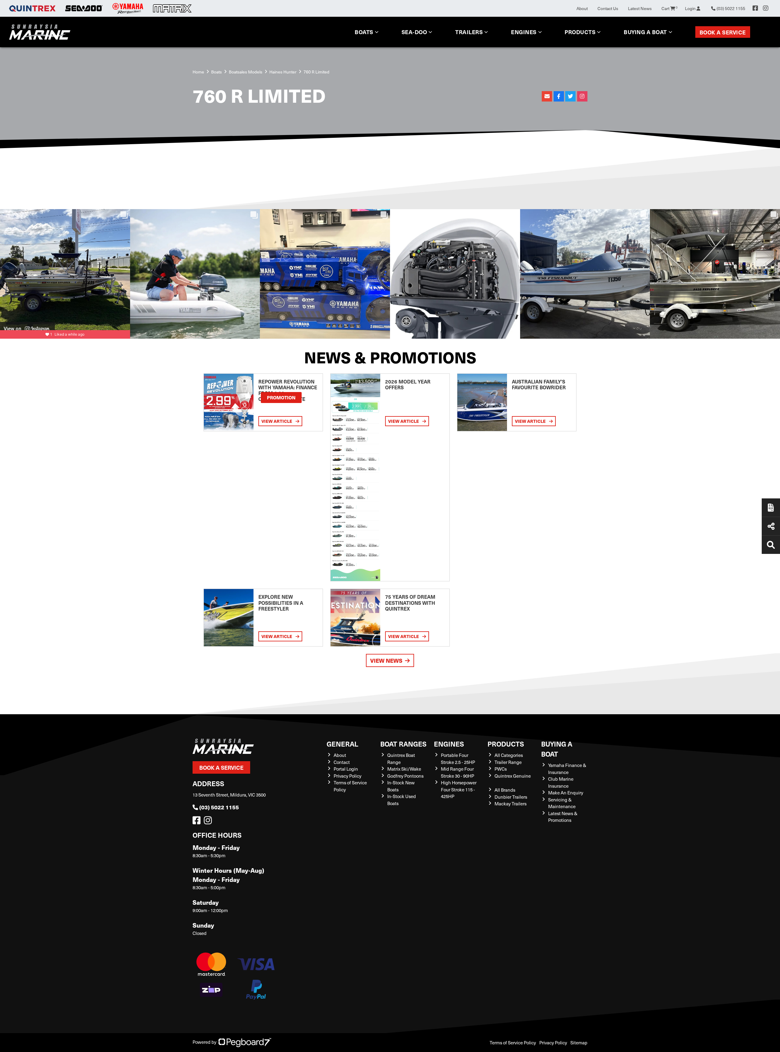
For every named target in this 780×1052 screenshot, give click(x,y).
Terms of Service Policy (513, 1042)
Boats (364, 32)
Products (580, 32)
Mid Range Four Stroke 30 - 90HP (457, 772)
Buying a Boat (556, 748)
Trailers (469, 32)
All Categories (509, 755)
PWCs (501, 768)
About (582, 8)
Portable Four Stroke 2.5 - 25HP (458, 758)
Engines (449, 743)
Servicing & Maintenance (562, 803)
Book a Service (723, 32)
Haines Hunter (282, 72)
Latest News (640, 8)
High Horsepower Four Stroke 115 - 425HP (459, 789)
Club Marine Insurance (560, 782)
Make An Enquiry (565, 792)
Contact (342, 762)
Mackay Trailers (510, 803)
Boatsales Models (245, 72)
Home (198, 72)
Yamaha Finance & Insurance (567, 769)
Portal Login (346, 768)
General (342, 743)
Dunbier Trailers (511, 796)
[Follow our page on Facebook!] (755, 8)
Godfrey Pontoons (405, 775)
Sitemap (578, 1042)
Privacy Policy (347, 775)
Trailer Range (508, 762)
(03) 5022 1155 (219, 807)
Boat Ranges (403, 743)
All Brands (505, 789)
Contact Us (607, 8)
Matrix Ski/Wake (404, 768)
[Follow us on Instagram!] (209, 821)
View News (386, 660)
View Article (277, 421)
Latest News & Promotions (562, 817)
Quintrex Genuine (513, 775)
